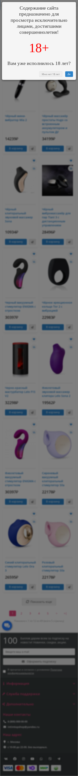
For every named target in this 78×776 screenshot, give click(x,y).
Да (69, 74)
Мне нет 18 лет (51, 74)
